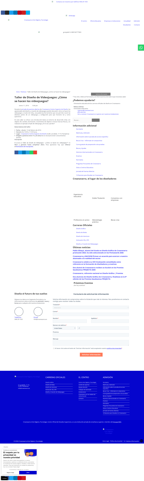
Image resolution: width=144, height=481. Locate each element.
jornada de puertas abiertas (31, 109)
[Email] (38, 311)
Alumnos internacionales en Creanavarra (89, 152)
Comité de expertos (84, 385)
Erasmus (79, 156)
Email (36, 317)
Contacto (137, 25)
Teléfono (17, 317)
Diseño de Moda (81, 232)
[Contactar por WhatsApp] (141, 48)
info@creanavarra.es (24, 388)
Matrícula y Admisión (83, 133)
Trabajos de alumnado (85, 389)
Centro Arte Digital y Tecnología (87, 382)
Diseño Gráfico (81, 229)
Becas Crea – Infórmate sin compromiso (89, 141)
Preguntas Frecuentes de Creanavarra (88, 164)
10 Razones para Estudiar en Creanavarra (89, 175)
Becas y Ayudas (81, 148)
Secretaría (79, 129)
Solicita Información (132, 441)
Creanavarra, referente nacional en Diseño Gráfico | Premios (98, 273)
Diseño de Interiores (82, 236)
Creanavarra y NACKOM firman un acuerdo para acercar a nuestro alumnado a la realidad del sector (100, 257)
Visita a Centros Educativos (84, 167)
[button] (16, 152)
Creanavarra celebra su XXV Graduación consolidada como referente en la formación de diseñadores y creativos (97, 263)
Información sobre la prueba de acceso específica (92, 137)
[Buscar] (96, 120)
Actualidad (127, 21)
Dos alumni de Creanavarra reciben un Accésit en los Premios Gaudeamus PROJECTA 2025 (98, 268)
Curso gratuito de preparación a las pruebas (90, 144)
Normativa (79, 160)
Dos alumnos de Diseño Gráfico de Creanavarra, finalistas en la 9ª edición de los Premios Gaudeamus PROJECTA (100, 278)
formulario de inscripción (24, 146)
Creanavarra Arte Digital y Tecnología (31, 441)
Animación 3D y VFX (82, 240)
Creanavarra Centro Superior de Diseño (55, 109)
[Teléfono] (18, 311)
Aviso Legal (106, 441)
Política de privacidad (116, 441)
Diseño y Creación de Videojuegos (87, 244)
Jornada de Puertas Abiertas (85, 171)
